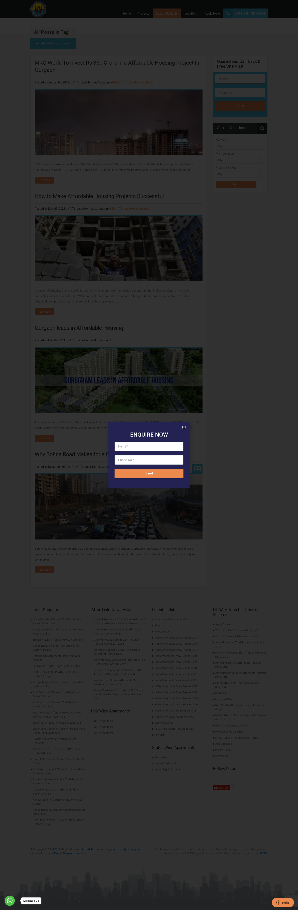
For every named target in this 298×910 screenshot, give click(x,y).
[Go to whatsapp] (10, 901)
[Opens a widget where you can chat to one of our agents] (283, 903)
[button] (183, 427)
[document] (149, 455)
